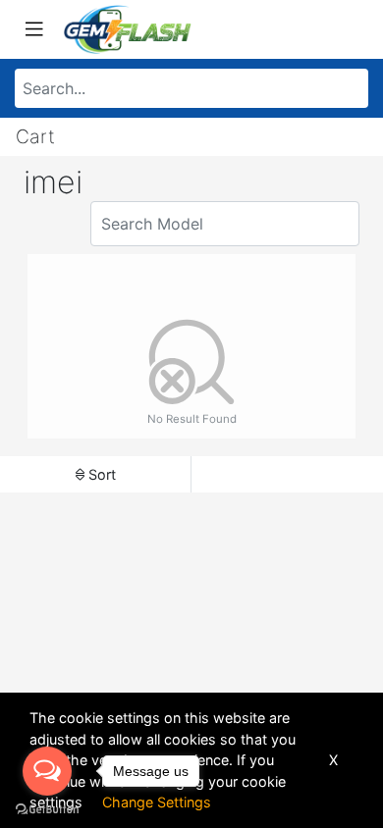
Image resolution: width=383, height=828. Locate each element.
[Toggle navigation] (34, 29)
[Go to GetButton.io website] (47, 808)
